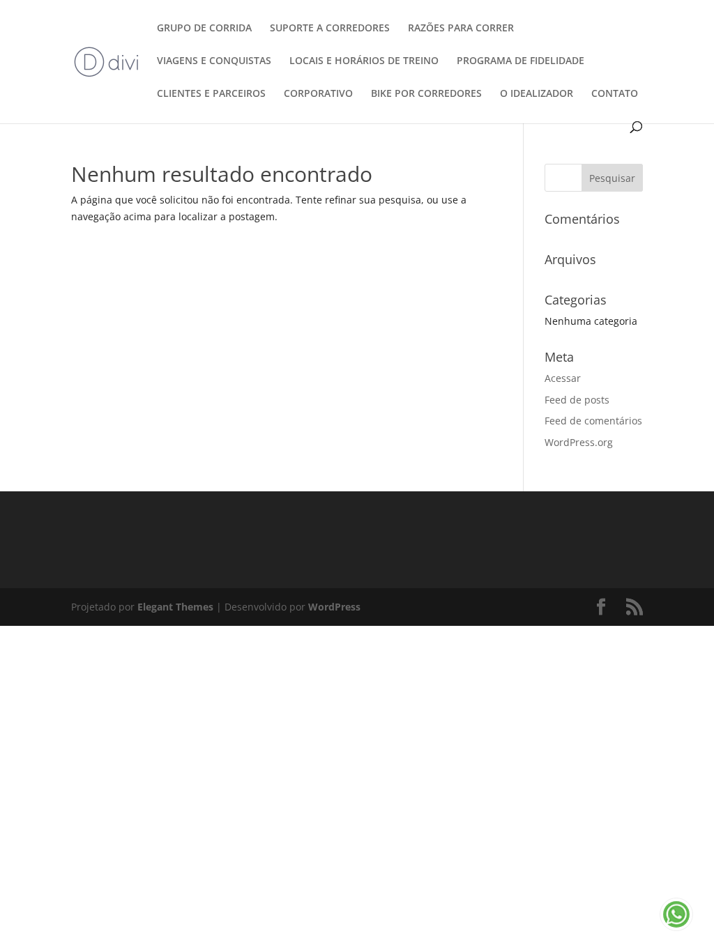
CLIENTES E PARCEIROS (211, 94)
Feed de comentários (593, 420)
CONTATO (614, 94)
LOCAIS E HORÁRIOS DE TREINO (364, 61)
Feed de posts (577, 399)
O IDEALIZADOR (536, 94)
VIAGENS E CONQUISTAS (214, 61)
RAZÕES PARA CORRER (461, 28)
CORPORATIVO (318, 94)
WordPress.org (579, 442)
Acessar (563, 378)
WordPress (334, 606)
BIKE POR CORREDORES (426, 94)
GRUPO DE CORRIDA (204, 28)
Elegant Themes (175, 606)
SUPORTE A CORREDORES (330, 28)
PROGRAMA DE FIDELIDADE (520, 61)
